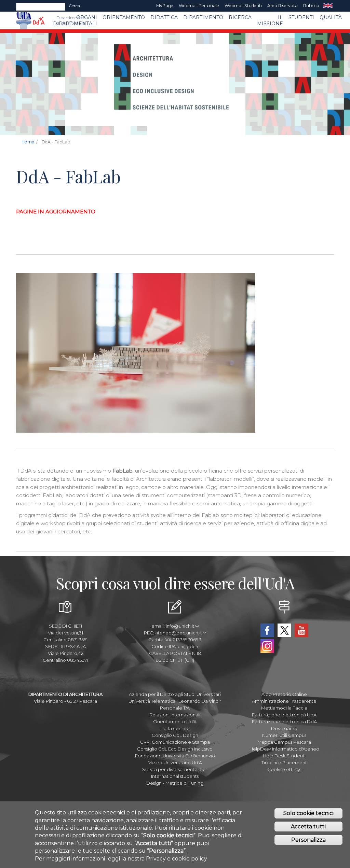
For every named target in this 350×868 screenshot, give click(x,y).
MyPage (164, 5)
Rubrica (311, 5)
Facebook (267, 630)
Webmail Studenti (243, 5)
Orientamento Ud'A (175, 721)
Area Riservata (282, 5)
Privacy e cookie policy (176, 858)
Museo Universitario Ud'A (175, 762)
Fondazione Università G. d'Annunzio (175, 755)
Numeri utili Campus (284, 735)
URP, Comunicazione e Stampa (175, 742)
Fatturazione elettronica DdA (284, 721)
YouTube (301, 630)
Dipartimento (203, 17)
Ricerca (240, 17)
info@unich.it (180, 626)
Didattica (164, 17)
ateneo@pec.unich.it (178, 632)
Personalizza (308, 840)
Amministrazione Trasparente (284, 701)
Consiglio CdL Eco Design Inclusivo (175, 749)
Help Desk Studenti (284, 755)
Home (28, 141)
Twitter (284, 630)
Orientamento (124, 17)
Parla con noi (175, 728)
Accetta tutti (308, 826)
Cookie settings (284, 769)
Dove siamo (284, 728)
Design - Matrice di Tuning (174, 783)
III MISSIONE (270, 20)
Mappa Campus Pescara (284, 742)
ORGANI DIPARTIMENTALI (75, 20)
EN (328, 6)
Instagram (267, 646)
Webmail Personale (199, 5)
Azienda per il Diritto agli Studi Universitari (175, 694)
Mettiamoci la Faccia (284, 708)
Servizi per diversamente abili (174, 769)
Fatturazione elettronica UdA (284, 714)
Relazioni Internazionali (174, 714)
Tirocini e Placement (284, 762)
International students (175, 776)
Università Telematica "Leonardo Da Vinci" (175, 701)
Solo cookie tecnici (308, 813)
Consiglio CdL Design (175, 735)
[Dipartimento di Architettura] (39, 20)
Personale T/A (175, 708)
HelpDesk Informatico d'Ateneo (284, 749)
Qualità (331, 17)
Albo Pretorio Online (284, 694)
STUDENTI (301, 17)
